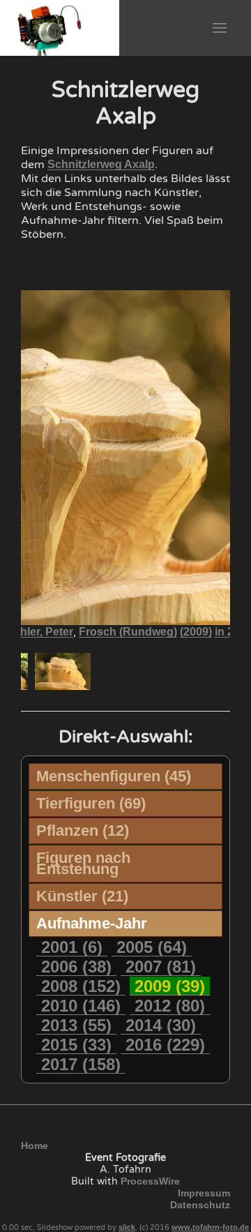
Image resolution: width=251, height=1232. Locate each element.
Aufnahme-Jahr (91, 923)
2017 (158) (81, 1064)
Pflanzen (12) (82, 830)
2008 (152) (81, 986)
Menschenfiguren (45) (113, 776)
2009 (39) (170, 986)
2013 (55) (76, 1025)
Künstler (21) (82, 896)
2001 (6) (71, 947)
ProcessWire (150, 1181)
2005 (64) (152, 947)
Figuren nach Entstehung (83, 863)
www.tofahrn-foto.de (210, 1227)
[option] (63, 671)
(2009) (196, 632)
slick (127, 1227)
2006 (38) (76, 966)
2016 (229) (165, 1044)
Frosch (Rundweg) (128, 632)
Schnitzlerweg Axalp (101, 164)
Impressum (204, 1193)
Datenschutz (200, 1204)
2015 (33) (76, 1044)
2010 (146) (81, 1005)
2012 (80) (170, 1005)
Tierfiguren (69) (91, 803)
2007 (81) (161, 966)
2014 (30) (161, 1025)
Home (34, 1145)
